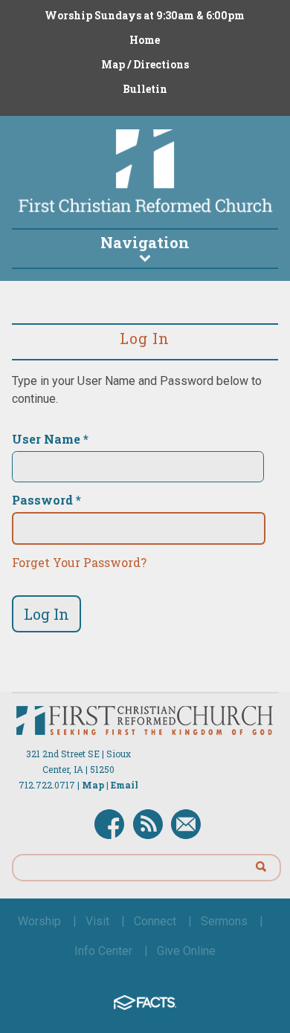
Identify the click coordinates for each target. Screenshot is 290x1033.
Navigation (145, 242)
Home (144, 40)
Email (124, 785)
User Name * (50, 439)
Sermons (224, 921)
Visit (97, 921)
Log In (46, 614)
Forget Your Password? (79, 562)
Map (93, 785)
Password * (46, 500)
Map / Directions (145, 64)
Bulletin (145, 89)
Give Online (186, 951)
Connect (155, 921)
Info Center (103, 951)
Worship (39, 921)
